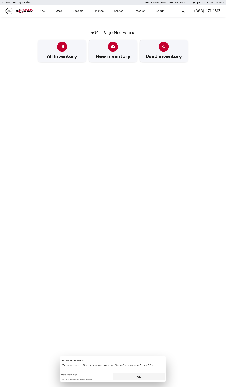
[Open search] (183, 11)
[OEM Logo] (9, 11)
